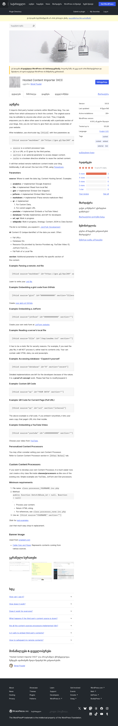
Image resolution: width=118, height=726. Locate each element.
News (11, 691)
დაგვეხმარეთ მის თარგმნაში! (80, 18)
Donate (74, 695)
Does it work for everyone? (21, 611)
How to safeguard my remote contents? (26, 640)
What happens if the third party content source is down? (33, 618)
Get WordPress (107, 4)
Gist (106, 146)
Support (53, 691)
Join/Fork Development (50, 227)
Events (72, 691)
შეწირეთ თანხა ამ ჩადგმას (90, 240)
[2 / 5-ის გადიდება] (48, 565)
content (98, 141)
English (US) (104, 131)
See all (106, 194)
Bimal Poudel (36, 84)
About (11, 688)
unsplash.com (24, 540)
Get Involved (75, 688)
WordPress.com (98, 688)
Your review (84, 194)
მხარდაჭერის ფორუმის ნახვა (92, 217)
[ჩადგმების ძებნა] (33, 26)
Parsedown (59, 167)
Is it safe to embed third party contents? (26, 633)
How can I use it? (16, 597)
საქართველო (36, 711)
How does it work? (17, 604)
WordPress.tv (56, 699)
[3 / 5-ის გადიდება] (48, 580)
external (100, 146)
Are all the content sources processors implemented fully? (33, 626)
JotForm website (42, 324)
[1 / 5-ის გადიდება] (26, 565)
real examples (22, 520)
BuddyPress (96, 699)
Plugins (32, 695)
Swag (73, 699)
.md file (29, 281)
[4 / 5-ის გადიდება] (71, 565)
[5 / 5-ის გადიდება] (71, 572)
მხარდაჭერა (103, 94)
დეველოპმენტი (61, 94)
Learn (52, 688)
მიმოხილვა (31, 94)
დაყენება (46, 94)
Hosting (12, 695)
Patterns (33, 699)
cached (105, 136)
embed (105, 141)
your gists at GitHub (23, 303)
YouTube (34, 441)
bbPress (95, 695)
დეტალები (16, 94)
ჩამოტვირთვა (102, 82)
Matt (93, 691)
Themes (33, 691)
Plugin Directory (15, 12)
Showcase (34, 688)
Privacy (12, 699)
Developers (54, 695)
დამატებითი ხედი (86, 152)
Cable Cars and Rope (22, 545)
